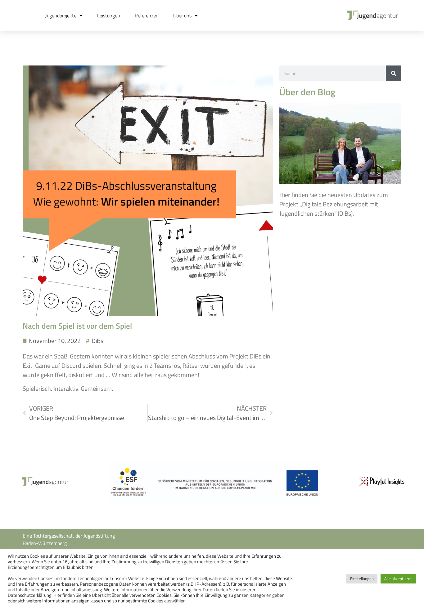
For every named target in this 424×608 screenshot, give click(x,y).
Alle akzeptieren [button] (398, 578)
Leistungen (108, 15)
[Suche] (393, 73)
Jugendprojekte (60, 15)
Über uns (182, 15)
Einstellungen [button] (362, 578)
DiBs (97, 340)
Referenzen (147, 15)
